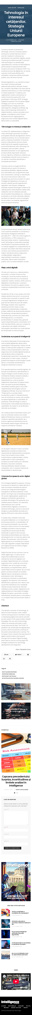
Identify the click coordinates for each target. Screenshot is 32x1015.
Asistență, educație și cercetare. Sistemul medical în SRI (21, 922)
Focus (28, 1006)
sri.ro (26, 1007)
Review (6, 1007)
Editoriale (12, 1006)
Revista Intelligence (16, 2)
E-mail (5, 834)
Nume (5, 827)
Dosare (21, 1006)
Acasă (3, 1006)
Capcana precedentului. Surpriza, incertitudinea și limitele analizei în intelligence (16, 781)
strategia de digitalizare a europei (13, 678)
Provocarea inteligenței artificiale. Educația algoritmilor (19, 933)
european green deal (9, 674)
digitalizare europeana (10, 672)
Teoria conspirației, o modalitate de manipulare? (20, 912)
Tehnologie (20, 7)
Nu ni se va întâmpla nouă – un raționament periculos (20, 954)
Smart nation (12, 7)
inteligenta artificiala (9, 676)
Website (6, 841)
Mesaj (5, 809)
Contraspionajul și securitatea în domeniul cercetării (21, 943)
